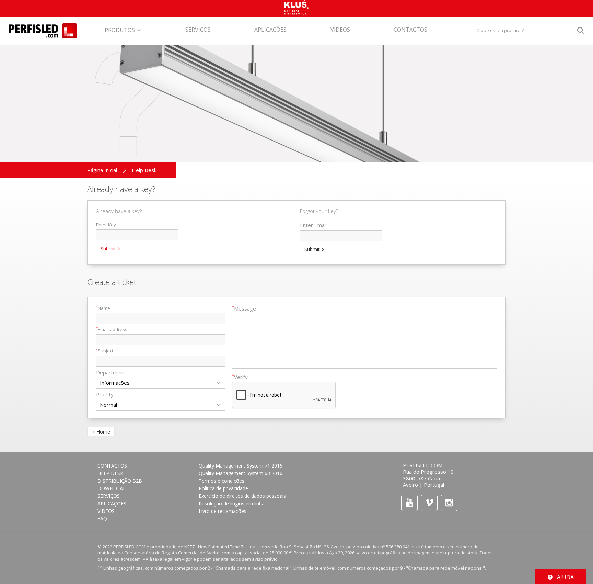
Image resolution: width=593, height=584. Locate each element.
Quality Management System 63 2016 (240, 473)
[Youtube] (409, 502)
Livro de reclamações (222, 511)
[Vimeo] (429, 502)
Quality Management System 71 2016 (240, 465)
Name (103, 308)
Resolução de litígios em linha (232, 503)
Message (244, 308)
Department (110, 372)
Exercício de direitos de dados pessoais (242, 496)
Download (112, 488)
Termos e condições (221, 481)
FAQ (102, 518)
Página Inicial (102, 170)
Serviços (108, 496)
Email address (111, 329)
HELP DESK (110, 473)
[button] (123, 26)
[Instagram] (449, 502)
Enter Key (106, 225)
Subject (104, 351)
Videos (106, 511)
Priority (105, 394)
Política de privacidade (223, 488)
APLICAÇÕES (111, 503)
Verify (240, 376)
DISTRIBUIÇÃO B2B (119, 481)
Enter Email (313, 225)
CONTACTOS (112, 465)
